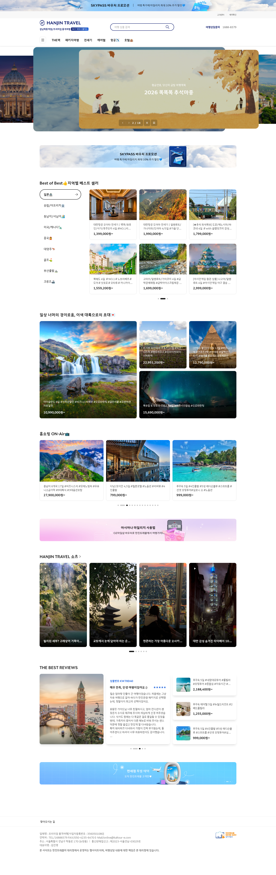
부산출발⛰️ (51, 270)
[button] (158, 298)
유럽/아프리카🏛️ (54, 205)
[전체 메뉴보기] (43, 40)
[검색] (167, 27)
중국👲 (48, 238)
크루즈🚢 (49, 281)
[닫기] (234, 5)
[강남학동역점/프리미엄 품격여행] (64, 23)
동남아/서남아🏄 (54, 216)
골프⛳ (48, 260)
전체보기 (154, 123)
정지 (147, 123)
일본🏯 (48, 194)
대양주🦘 (49, 249)
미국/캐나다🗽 (53, 227)
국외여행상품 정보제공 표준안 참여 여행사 (226, 835)
